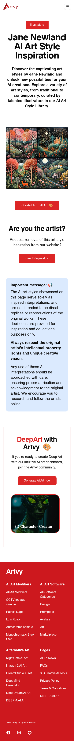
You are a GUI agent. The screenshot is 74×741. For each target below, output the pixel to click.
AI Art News (48, 658)
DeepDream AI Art (18, 693)
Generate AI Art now (37, 480)
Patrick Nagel (15, 612)
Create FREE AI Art (37, 205)
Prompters (47, 612)
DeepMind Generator (13, 683)
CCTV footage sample (15, 602)
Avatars (45, 619)
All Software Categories (48, 594)
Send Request (37, 258)
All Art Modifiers (16, 592)
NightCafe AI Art (17, 658)
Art (42, 627)
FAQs (44, 665)
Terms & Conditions (53, 688)
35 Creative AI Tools (53, 673)
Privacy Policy (49, 681)
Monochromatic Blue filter (20, 637)
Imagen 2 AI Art (16, 665)
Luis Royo (13, 619)
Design (45, 604)
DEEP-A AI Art (15, 700)
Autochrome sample (19, 627)
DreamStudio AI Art (19, 673)
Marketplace (48, 634)
